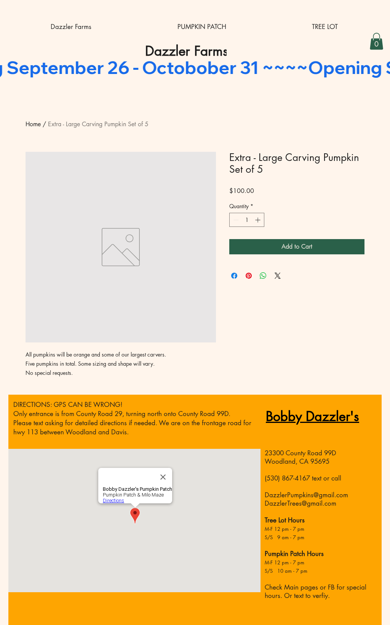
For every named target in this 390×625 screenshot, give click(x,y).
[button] (376, 41)
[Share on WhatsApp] (263, 275)
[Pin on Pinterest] (248, 275)
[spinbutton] (247, 220)
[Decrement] (235, 220)
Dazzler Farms (186, 50)
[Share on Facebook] (234, 275)
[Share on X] (277, 275)
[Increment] (258, 220)
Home (33, 124)
